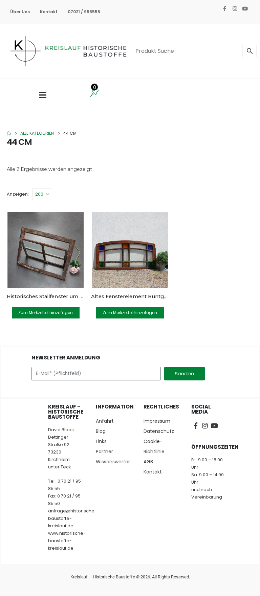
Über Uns (20, 12)
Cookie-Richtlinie (154, 446)
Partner (104, 451)
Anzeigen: (18, 194)
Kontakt (49, 12)
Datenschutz (159, 431)
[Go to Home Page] (9, 133)
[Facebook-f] (224, 8)
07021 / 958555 (84, 12)
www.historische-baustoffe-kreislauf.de (67, 540)
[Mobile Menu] (43, 95)
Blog (101, 431)
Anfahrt (105, 421)
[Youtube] (245, 8)
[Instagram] (235, 8)
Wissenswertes (113, 461)
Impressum (157, 421)
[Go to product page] (45, 250)
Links (101, 441)
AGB (148, 461)
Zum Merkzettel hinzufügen (45, 312)
